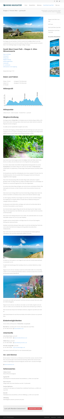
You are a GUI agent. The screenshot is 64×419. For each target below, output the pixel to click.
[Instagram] (57, 1)
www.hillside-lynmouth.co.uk (20, 342)
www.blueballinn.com (19, 328)
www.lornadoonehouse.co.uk (20, 337)
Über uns (57, 5)
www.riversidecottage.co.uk (19, 347)
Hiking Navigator (44, 10)
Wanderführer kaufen (35, 408)
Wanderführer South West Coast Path (53, 31)
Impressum (53, 417)
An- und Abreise (6, 65)
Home (26, 5)
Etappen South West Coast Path (54, 20)
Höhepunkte (6, 57)
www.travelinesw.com (9, 364)
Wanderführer (32, 5)
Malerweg (39, 5)
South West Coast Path (48, 5)
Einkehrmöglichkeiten (8, 61)
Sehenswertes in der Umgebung (10, 66)
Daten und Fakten (7, 54)
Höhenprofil (5, 56)
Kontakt (59, 417)
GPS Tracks (50, 24)
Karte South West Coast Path (54, 27)
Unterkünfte (5, 63)
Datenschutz (47, 417)
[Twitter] (59, 1)
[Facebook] (54, 1)
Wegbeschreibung (7, 59)
